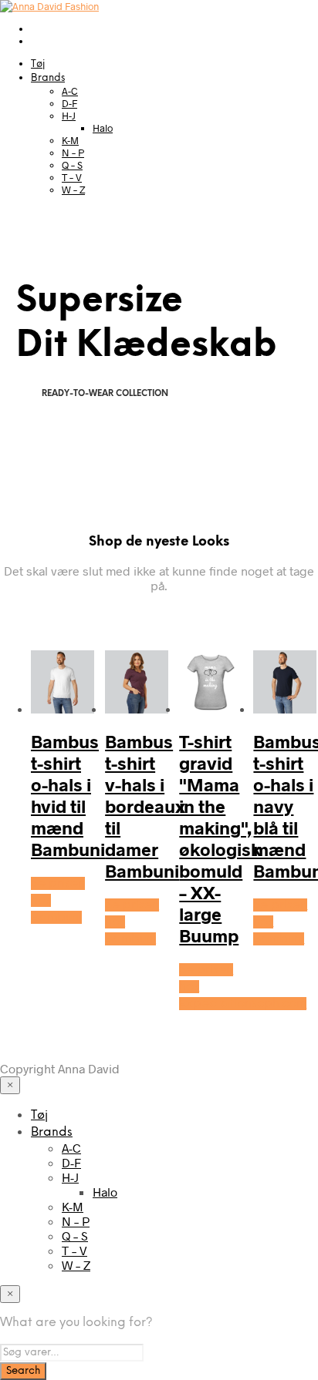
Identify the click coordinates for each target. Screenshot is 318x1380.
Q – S (72, 165)
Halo (103, 128)
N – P (73, 152)
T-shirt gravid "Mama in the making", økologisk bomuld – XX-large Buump (220, 838)
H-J (69, 115)
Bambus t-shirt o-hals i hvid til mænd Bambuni (68, 795)
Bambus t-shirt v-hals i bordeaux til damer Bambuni (145, 805)
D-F (69, 103)
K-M (70, 140)
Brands (48, 78)
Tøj (38, 64)
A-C (70, 91)
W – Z (73, 189)
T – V (72, 177)
